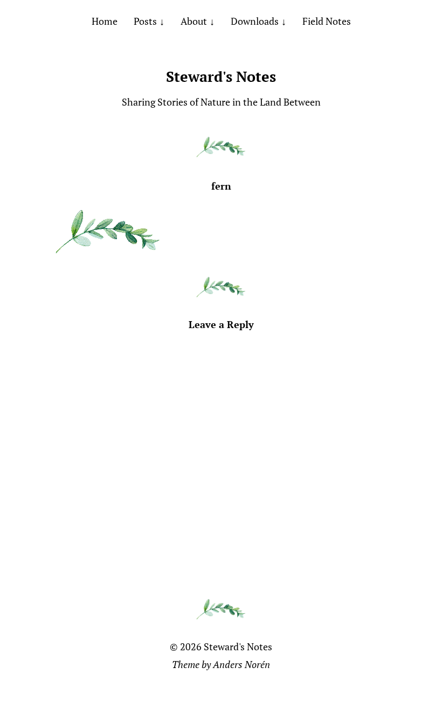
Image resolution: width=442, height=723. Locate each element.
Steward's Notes (221, 76)
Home (105, 21)
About (194, 21)
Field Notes (326, 21)
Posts (145, 21)
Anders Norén (241, 664)
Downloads (255, 21)
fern (221, 185)
